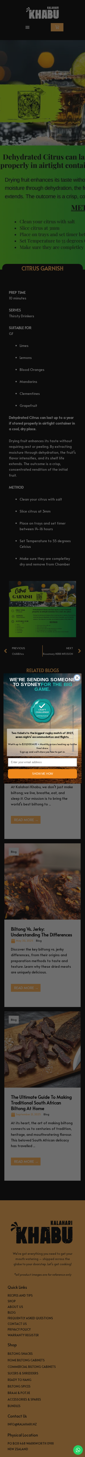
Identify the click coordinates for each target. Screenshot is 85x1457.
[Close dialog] (77, 678)
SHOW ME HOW (42, 773)
